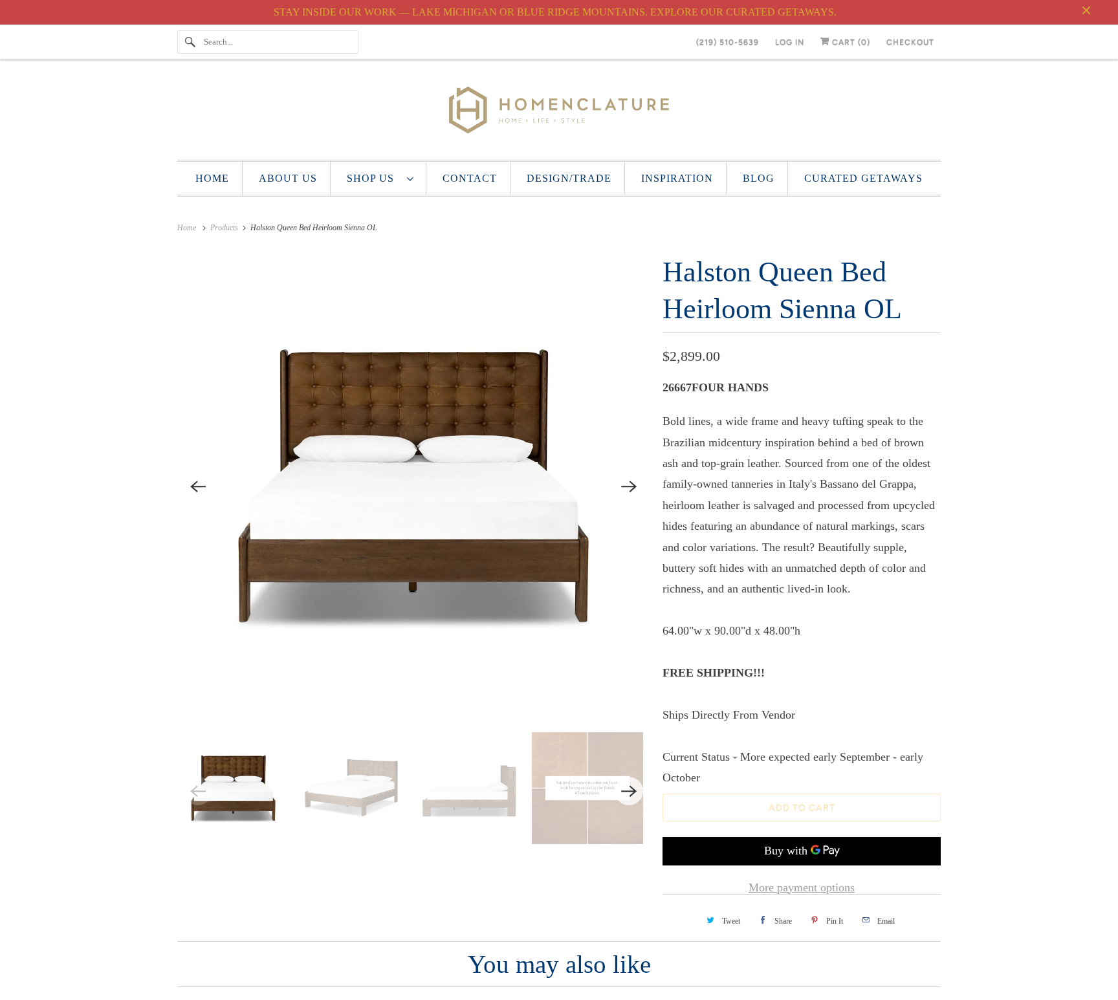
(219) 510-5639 (727, 42)
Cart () (849, 42)
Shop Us (373, 178)
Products (225, 227)
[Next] (629, 486)
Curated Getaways (863, 178)
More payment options (802, 887)
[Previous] (198, 486)
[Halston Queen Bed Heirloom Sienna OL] (413, 486)
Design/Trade (569, 178)
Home (212, 178)
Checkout (910, 42)
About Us (288, 178)
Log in (789, 42)
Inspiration (677, 178)
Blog (758, 178)
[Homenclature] (559, 113)
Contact (470, 178)
